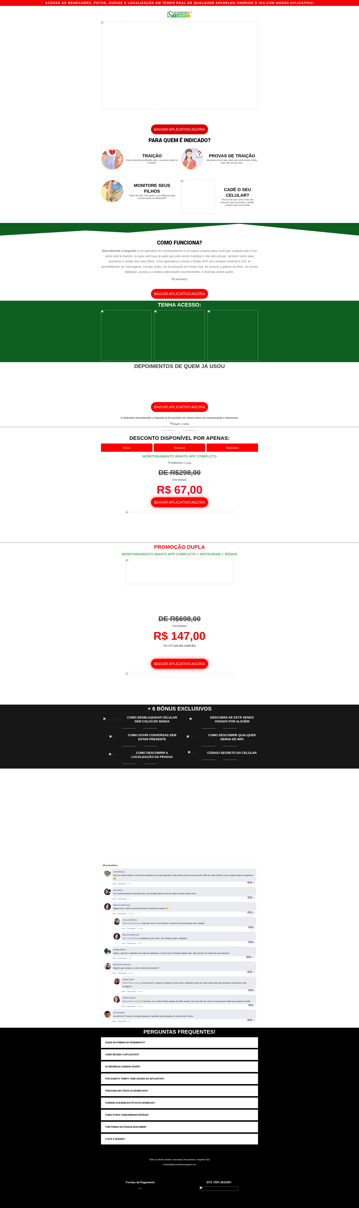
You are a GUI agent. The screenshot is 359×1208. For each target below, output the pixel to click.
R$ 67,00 (179, 489)
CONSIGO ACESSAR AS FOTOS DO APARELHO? (130, 1103)
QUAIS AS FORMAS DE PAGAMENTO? (125, 1042)
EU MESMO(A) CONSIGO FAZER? (122, 1066)
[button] (179, 129)
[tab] (179, 1042)
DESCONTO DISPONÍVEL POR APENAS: (179, 438)
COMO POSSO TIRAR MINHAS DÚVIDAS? (127, 1115)
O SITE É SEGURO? (115, 1139)
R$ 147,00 (179, 636)
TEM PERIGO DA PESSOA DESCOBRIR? (126, 1127)
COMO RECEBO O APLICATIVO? (122, 1054)
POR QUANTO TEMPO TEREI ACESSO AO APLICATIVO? (134, 1078)
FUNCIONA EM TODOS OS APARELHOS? (126, 1090)
